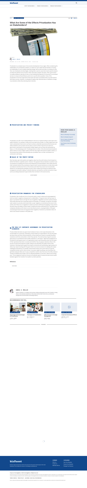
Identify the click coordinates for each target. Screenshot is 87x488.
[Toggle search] (76, 3)
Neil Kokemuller (30, 316)
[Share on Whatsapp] (76, 18)
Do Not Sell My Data (69, 480)
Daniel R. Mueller (16, 59)
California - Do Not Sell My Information (33, 478)
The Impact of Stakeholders (34, 314)
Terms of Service (13, 478)
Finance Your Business (42, 5)
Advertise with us (56, 465)
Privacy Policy (21, 478)
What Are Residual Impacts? (67, 137)
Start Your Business (29, 5)
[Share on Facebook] (71, 18)
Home (11, 18)
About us (54, 462)
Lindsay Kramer (13, 318)
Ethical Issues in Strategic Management (50, 315)
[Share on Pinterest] (74, 18)
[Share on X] (73, 18)
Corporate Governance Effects (69, 314)
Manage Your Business (55, 5)
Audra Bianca (47, 318)
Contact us (54, 463)
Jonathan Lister (65, 316)
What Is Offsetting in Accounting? (68, 134)
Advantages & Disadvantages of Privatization (17, 315)
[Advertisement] (34, 114)
